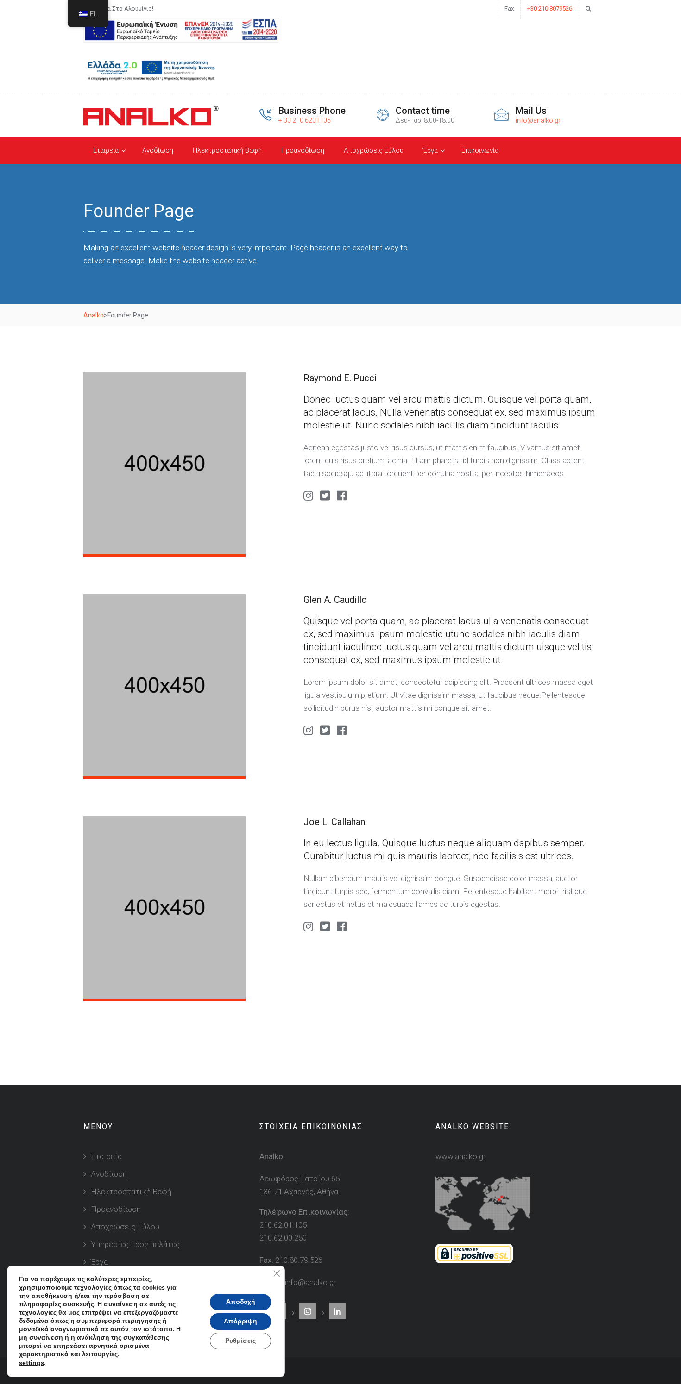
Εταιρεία (106, 150)
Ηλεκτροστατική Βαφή (227, 150)
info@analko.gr (538, 120)
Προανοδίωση (302, 150)
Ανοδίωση (157, 150)
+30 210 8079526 (549, 8)
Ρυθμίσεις (240, 1340)
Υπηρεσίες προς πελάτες (135, 1244)
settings (31, 1363)
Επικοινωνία (479, 150)
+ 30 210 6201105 (304, 120)
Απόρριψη (240, 1321)
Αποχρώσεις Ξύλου (374, 150)
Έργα (430, 150)
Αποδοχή (240, 1301)
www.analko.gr (460, 1156)
